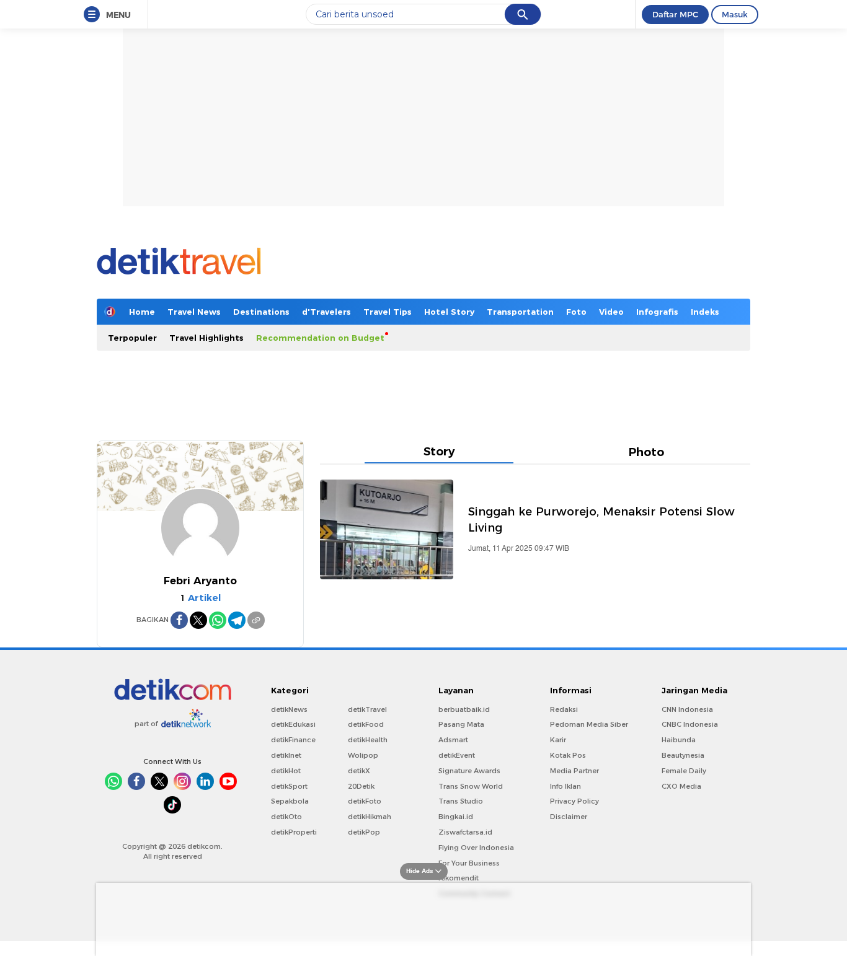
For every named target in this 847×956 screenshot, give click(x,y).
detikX (359, 770)
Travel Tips (387, 312)
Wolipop (363, 755)
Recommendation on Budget (320, 338)
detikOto (286, 816)
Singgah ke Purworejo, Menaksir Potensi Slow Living (601, 519)
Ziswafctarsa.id (465, 832)
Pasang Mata (461, 724)
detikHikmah (369, 816)
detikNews (289, 709)
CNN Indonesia (687, 709)
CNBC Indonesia (690, 724)
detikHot (286, 770)
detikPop (364, 832)
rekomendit (458, 878)
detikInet (286, 755)
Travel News (194, 312)
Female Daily (684, 770)
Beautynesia (683, 755)
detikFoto (364, 801)
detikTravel (367, 709)
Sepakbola (290, 801)
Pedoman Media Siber (589, 724)
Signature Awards (469, 770)
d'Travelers (326, 312)
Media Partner (574, 770)
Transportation (520, 312)
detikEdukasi (293, 724)
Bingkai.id (455, 816)
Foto (576, 312)
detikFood (366, 724)
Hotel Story (449, 312)
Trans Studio (460, 801)
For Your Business (469, 863)
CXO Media (681, 786)
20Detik (361, 786)
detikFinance (293, 739)
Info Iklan (565, 786)
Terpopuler (132, 338)
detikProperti (294, 832)
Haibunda (679, 739)
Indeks (705, 312)
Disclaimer (568, 816)
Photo (646, 454)
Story (439, 453)
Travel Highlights (206, 338)
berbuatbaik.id (464, 709)
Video (611, 312)
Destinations (261, 312)
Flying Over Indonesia (476, 847)
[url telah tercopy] (256, 620)
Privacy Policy (574, 801)
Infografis (657, 312)
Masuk (735, 14)
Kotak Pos (568, 755)
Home (142, 312)
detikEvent (456, 755)
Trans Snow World (470, 786)
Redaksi (564, 709)
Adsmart (453, 739)
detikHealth (368, 739)
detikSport (289, 786)
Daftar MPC (675, 14)
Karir (558, 739)
